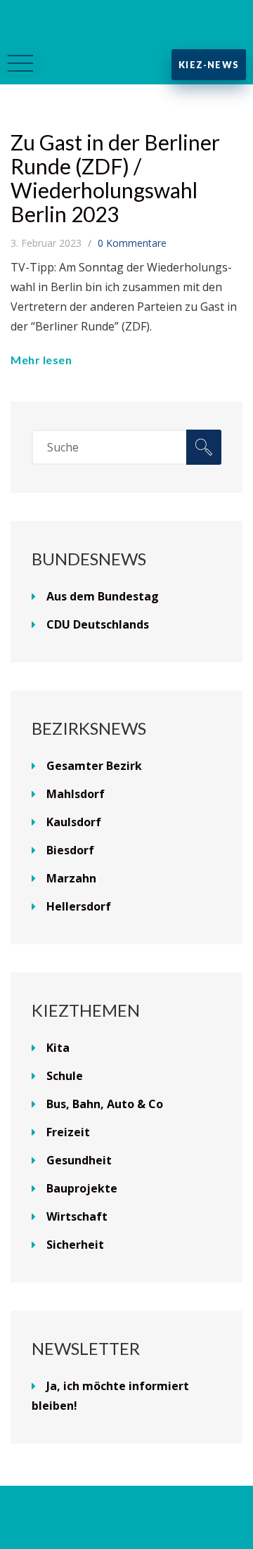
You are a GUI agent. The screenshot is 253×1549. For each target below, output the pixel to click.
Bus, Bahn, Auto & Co (104, 1104)
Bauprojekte (81, 1188)
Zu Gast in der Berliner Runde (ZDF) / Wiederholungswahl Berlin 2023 (115, 177)
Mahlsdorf (75, 794)
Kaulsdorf (73, 822)
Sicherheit (75, 1244)
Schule (64, 1076)
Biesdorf (70, 850)
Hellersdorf (78, 906)
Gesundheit (79, 1160)
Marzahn (71, 878)
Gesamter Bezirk (94, 765)
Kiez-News (209, 64)
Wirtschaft (77, 1216)
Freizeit (68, 1132)
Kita (58, 1047)
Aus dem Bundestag (102, 596)
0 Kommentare (132, 243)
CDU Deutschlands (97, 624)
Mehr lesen (41, 359)
